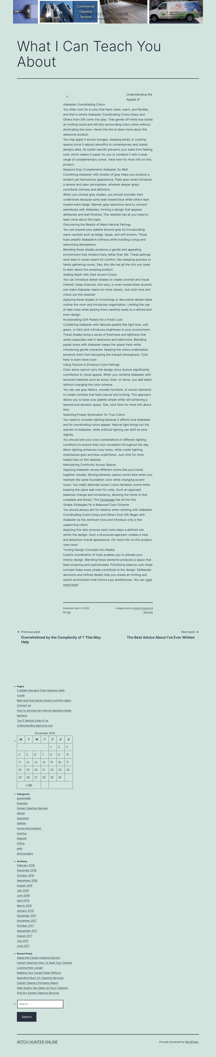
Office (21, 843)
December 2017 (26, 915)
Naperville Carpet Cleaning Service (38, 957)
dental (21, 813)
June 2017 (23, 945)
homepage (107, 499)
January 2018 (25, 910)
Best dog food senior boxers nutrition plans (44, 700)
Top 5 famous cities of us (32, 720)
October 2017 (25, 925)
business (22, 803)
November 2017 (27, 920)
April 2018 (23, 900)
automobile (24, 798)
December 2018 (26, 870)
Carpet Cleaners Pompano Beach (37, 982)
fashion (21, 823)
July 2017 (23, 940)
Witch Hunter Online (108, 14)
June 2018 (23, 895)
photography (25, 853)
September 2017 (27, 930)
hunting (21, 833)
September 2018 (27, 880)
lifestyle (21, 838)
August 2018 (24, 885)
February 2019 (26, 865)
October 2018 (25, 875)
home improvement (29, 828)
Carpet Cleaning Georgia (32, 808)
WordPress (191, 1041)
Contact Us (24, 705)
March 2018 (24, 905)
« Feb (28, 785)
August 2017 (24, 935)
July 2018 (23, 890)
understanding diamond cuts (35, 725)
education (23, 818)
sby (69, 612)
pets (19, 848)
